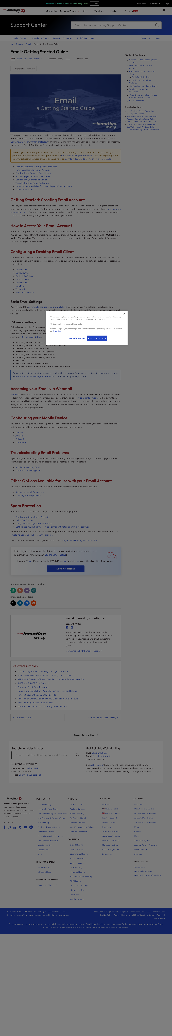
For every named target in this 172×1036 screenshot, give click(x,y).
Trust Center (58, 331)
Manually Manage (77, 338)
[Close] (124, 314)
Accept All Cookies (97, 338)
